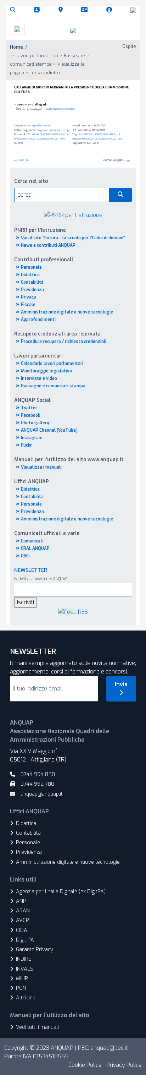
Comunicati (32, 541)
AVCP (22, 920)
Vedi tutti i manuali (37, 1027)
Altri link (25, 997)
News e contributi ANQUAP (48, 245)
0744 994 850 (38, 774)
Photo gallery (35, 423)
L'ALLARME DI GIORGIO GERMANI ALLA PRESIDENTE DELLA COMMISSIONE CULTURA (41, 136)
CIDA (21, 930)
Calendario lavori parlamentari (52, 363)
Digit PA (25, 940)
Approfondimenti (38, 319)
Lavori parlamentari (38, 125)
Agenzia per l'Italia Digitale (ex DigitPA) (61, 891)
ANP (21, 901)
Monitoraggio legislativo (46, 371)
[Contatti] (85, 10)
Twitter (29, 408)
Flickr (26, 445)
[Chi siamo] (38, 10)
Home (16, 47)
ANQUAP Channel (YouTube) (49, 430)
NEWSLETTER (30, 570)
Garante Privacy (34, 949)
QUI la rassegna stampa (60, 109)
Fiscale (28, 304)
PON (21, 988)
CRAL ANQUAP (35, 548)
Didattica (30, 275)
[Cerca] (14, 10)
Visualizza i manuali (41, 467)
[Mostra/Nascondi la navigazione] (17, 29)
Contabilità (32, 282)
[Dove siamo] (62, 10)
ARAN (23, 910)
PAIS (25, 556)
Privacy (28, 297)
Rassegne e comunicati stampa (53, 386)
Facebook (30, 415)
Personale (31, 267)
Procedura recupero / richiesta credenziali (63, 341)
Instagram (32, 438)
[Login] (110, 10)
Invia (121, 684)
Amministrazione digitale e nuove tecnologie (67, 312)
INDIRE (23, 959)
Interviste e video (39, 378)
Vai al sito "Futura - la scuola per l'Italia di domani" (73, 238)
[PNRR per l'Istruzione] (73, 214)
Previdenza (32, 290)
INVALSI (25, 969)
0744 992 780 (37, 784)
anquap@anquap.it (42, 794)
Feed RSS (23, 160)
